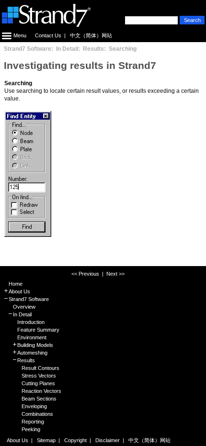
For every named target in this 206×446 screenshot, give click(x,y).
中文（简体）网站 (91, 35)
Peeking (31, 429)
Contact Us (48, 35)
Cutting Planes (38, 383)
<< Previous (85, 274)
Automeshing (32, 353)
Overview (24, 307)
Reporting (33, 421)
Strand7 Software (29, 299)
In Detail (22, 314)
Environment (31, 337)
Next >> (115, 274)
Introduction (31, 322)
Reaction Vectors (41, 391)
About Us (19, 291)
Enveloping (34, 406)
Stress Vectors (39, 376)
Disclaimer (107, 440)
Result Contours (40, 368)
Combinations (37, 414)
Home (16, 284)
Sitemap (46, 440)
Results (26, 360)
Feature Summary (38, 330)
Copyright (75, 440)
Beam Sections (39, 398)
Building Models (35, 345)
